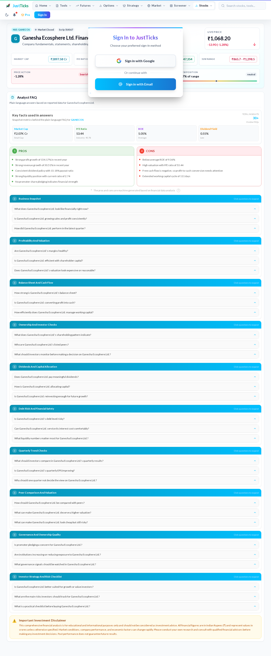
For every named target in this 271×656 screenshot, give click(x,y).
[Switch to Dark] (6, 14)
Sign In (42, 15)
